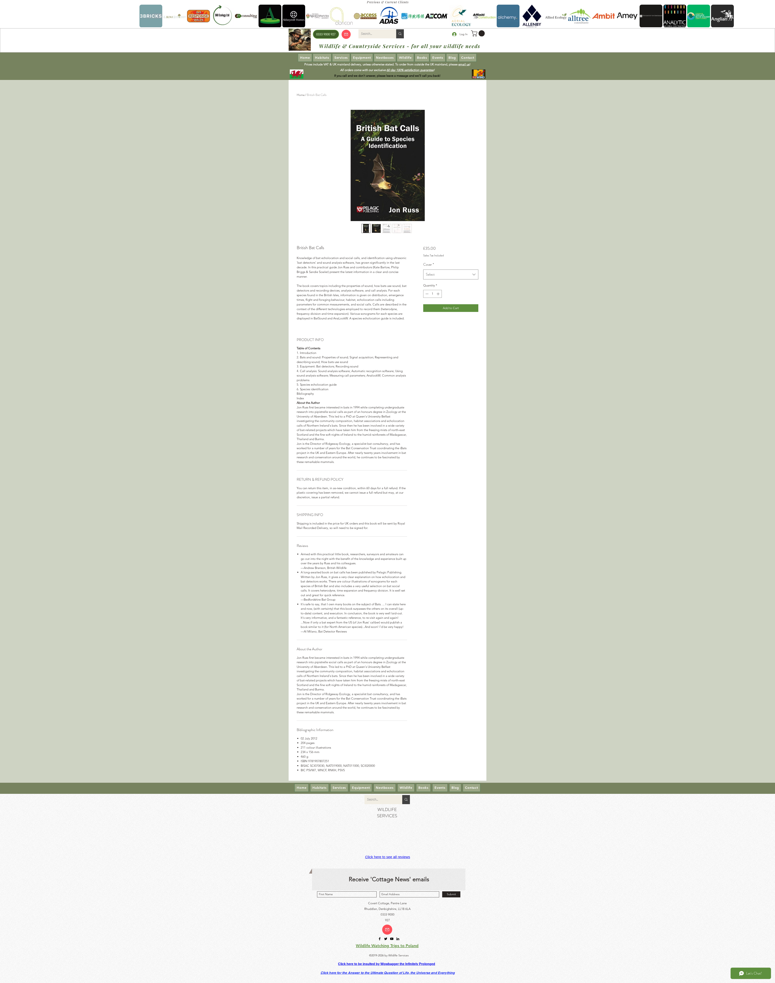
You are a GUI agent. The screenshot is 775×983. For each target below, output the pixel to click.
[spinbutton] (432, 294)
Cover (428, 264)
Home (301, 94)
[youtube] (392, 939)
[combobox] (450, 275)
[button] (478, 33)
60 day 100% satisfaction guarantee (410, 70)
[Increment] (438, 294)
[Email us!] (387, 929)
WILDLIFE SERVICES (387, 812)
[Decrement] (426, 294)
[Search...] (400, 33)
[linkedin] (398, 939)
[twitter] (386, 939)
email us (463, 64)
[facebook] (380, 939)
